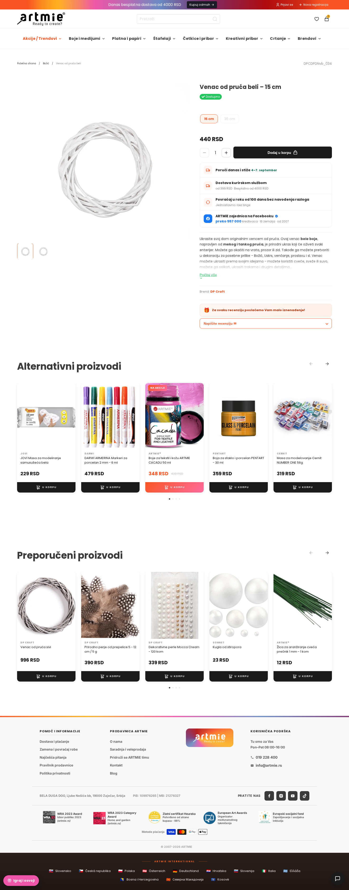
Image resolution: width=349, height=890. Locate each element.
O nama (116, 741)
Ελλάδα (291, 870)
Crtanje (278, 38)
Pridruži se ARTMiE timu (129, 757)
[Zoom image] (103, 170)
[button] (169, 499)
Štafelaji (162, 38)
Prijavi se (287, 5)
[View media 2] (43, 252)
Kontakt (116, 765)
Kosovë (220, 879)
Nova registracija (315, 5)
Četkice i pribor (198, 38)
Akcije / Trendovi (40, 38)
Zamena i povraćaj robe (59, 749)
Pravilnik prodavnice (56, 765)
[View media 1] (25, 252)
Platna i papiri (126, 38)
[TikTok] (304, 795)
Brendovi (307, 38)
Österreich (153, 870)
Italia (269, 870)
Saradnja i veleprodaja (128, 749)
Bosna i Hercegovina (139, 879)
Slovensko (60, 870)
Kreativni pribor (242, 38)
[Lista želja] (316, 19)
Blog (113, 773)
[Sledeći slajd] (70, 416)
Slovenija (244, 870)
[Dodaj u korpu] (46, 487)
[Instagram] (281, 795)
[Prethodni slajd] (22, 416)
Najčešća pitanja (53, 757)
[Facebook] (269, 795)
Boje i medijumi (84, 38)
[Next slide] (327, 364)
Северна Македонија (184, 879)
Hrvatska (216, 870)
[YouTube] (292, 795)
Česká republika (95, 870)
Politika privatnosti (55, 773)
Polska (126, 870)
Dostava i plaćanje (54, 741)
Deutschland (186, 870)
